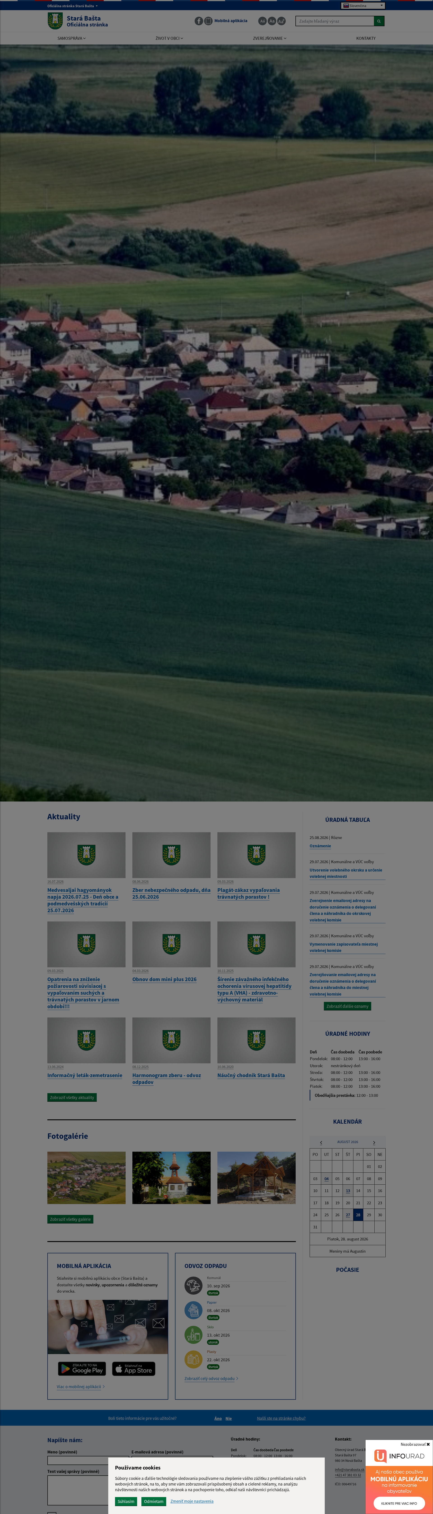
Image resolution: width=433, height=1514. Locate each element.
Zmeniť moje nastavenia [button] (192, 1501)
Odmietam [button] (154, 1501)
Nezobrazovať (413, 1444)
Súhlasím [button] (126, 1501)
